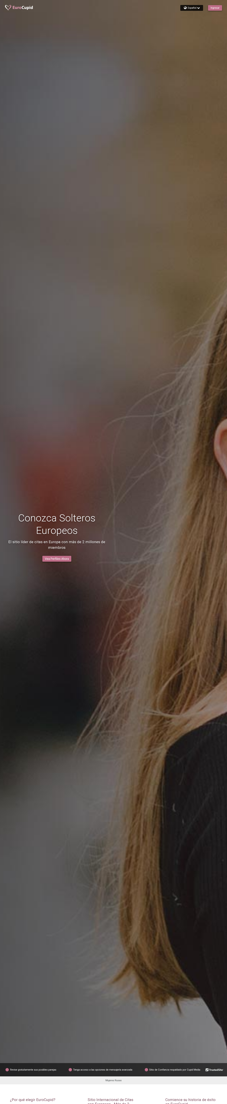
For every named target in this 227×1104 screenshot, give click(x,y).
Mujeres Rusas (114, 1080)
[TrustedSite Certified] (215, 1070)
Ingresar (215, 7)
